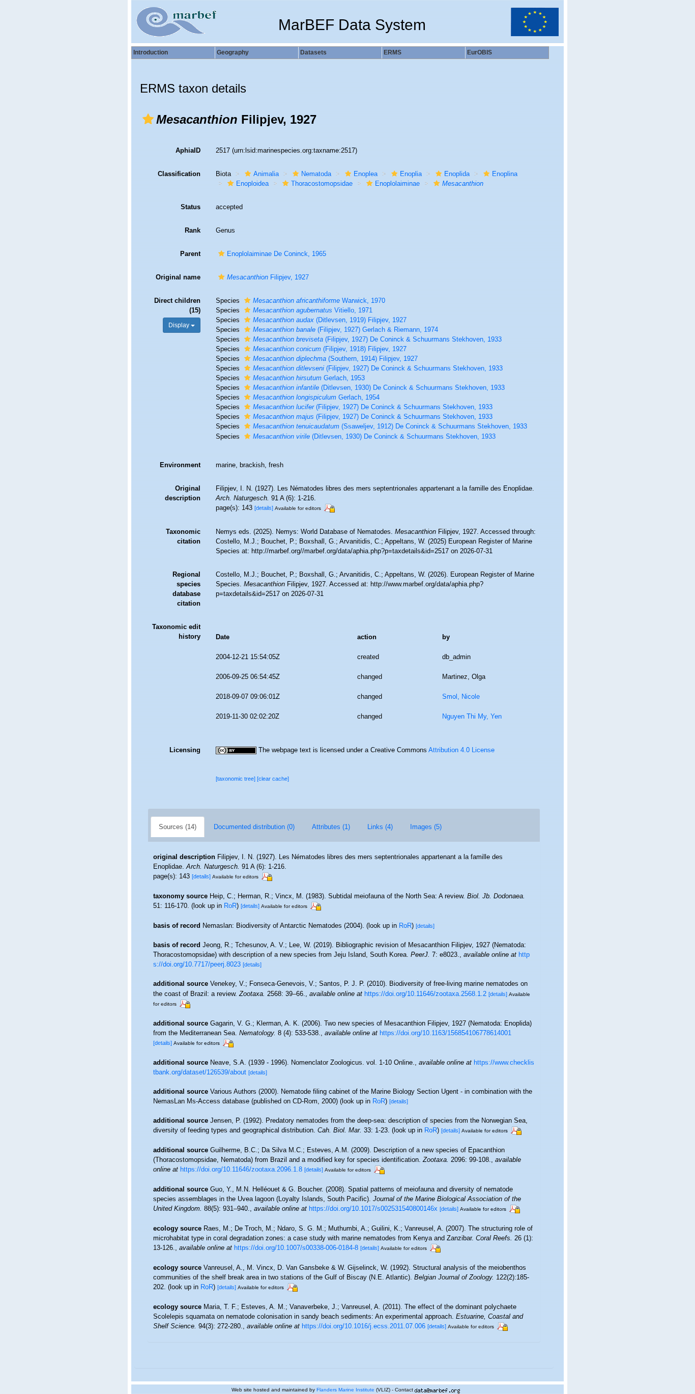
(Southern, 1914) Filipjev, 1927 (335, 358)
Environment (180, 465)
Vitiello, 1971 (312, 310)
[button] (148, 119)
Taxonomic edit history (176, 631)
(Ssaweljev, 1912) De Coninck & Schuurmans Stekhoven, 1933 (390, 426)
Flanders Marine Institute (345, 1389)
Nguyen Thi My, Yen (472, 716)
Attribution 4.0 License (461, 750)
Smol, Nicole (461, 696)
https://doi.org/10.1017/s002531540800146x (373, 1208)
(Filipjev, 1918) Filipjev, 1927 (330, 349)
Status (190, 207)
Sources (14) (177, 827)
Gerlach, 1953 (309, 378)
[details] (263, 508)
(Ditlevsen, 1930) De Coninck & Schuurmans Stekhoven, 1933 (379, 387)
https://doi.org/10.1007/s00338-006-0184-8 (296, 1247)
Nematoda (316, 174)
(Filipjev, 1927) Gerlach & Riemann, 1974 (345, 329)
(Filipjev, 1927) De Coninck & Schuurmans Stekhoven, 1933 (377, 339)
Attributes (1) (331, 827)
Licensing (184, 750)
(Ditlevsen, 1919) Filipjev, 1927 (330, 320)
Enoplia (411, 174)
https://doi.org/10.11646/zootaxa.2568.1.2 (425, 994)
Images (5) (426, 827)
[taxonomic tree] (236, 779)
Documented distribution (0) (254, 827)
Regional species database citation (186, 589)
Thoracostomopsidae (322, 183)
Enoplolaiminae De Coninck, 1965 (276, 254)
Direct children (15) (177, 305)
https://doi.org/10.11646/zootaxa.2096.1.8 (241, 1169)
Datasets (313, 52)
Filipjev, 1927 (268, 277)
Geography (233, 52)
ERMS (392, 52)
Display (179, 325)
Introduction (150, 52)
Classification (179, 174)
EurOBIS (479, 52)
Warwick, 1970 (319, 300)
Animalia (266, 174)
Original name (178, 277)
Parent (190, 254)
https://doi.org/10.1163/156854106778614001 (445, 1033)
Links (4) (380, 827)
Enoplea (366, 174)
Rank (192, 230)
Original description (182, 493)
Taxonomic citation (183, 536)
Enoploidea (252, 183)
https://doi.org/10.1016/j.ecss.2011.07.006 (363, 1326)
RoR (230, 905)
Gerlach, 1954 (316, 397)
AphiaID (188, 150)
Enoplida (457, 174)
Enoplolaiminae (397, 183)
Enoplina (504, 174)
